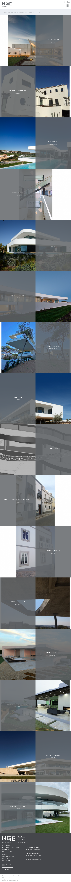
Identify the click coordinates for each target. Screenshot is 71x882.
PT (65, 2)
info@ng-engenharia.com (33, 859)
